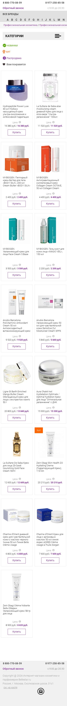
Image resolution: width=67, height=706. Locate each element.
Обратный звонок (13, 8)
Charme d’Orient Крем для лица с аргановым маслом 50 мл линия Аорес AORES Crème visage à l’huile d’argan (49, 539)
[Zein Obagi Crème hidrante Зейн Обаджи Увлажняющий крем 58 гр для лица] (17, 586)
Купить (17, 132)
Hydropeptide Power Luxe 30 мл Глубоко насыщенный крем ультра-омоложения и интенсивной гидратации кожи (16, 113)
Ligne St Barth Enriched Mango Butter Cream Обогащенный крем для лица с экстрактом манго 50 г (16, 397)
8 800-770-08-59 (12, 2)
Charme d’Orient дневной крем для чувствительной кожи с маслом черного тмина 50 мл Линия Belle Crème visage (16, 539)
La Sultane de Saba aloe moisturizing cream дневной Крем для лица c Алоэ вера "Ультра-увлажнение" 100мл (49, 111)
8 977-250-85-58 (54, 2)
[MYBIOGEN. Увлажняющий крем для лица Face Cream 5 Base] (17, 230)
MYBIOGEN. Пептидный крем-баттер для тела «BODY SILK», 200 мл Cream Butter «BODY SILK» (16, 181)
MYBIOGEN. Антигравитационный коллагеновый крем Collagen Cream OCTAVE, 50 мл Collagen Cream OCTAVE (49, 184)
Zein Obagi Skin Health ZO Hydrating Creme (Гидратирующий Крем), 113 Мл (49, 467)
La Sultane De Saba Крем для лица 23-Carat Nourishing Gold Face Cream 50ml (16, 467)
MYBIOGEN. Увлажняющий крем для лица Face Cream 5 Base (16, 252)
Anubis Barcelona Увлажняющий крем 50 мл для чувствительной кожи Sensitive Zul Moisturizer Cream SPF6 (48, 325)
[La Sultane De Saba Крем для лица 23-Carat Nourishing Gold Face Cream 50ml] (17, 444)
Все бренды (10, 14)
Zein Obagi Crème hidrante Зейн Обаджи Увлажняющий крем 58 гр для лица (16, 609)
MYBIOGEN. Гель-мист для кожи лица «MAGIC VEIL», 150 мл (50, 252)
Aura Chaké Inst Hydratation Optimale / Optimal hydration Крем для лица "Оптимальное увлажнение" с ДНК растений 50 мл (48, 398)
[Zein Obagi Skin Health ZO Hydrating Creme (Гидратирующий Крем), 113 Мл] (50, 444)
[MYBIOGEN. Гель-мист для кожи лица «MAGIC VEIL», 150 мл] (50, 230)
